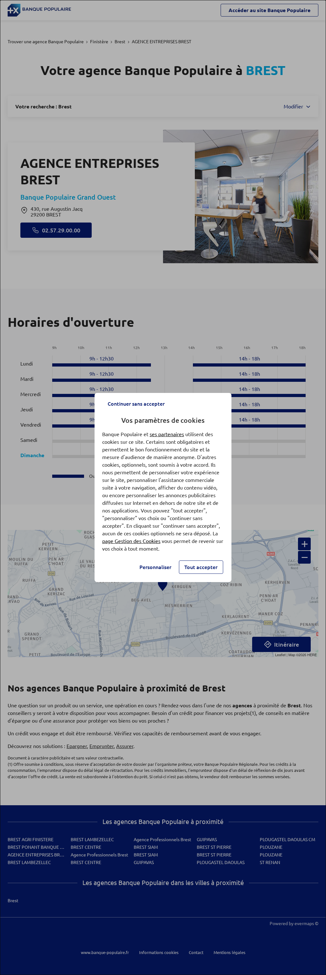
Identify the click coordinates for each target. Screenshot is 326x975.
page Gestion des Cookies (131, 541)
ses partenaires (167, 434)
